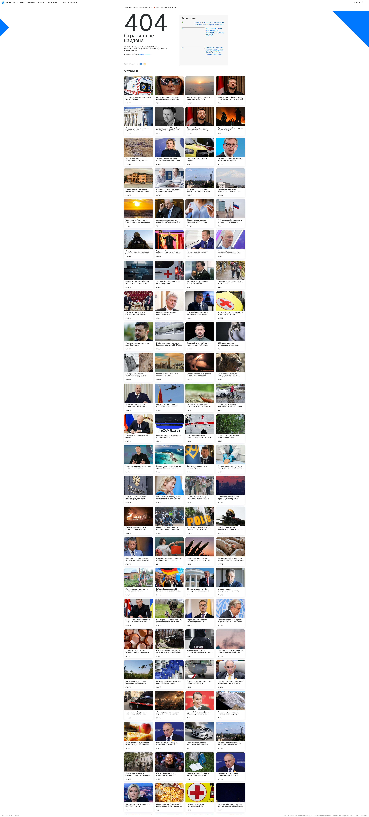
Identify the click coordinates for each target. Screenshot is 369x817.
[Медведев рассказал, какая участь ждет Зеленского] (199, 244)
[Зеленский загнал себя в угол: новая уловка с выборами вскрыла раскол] (199, 336)
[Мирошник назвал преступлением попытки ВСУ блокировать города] (230, 582)
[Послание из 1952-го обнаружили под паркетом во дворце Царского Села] (138, 152)
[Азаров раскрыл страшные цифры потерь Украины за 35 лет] (169, 213)
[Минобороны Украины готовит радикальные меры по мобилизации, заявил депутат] (138, 121)
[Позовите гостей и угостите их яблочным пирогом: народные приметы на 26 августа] (138, 736)
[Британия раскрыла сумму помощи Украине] (199, 459)
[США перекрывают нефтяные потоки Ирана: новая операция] (138, 551)
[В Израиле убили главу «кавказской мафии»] (199, 797)
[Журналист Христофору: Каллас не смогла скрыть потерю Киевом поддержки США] (169, 490)
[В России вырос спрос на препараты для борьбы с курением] (199, 213)
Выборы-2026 (132, 8)
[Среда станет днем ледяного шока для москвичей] (230, 428)
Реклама (16, 815)
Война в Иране (146, 8)
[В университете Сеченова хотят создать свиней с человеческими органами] (230, 551)
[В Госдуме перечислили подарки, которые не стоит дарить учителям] (169, 551)
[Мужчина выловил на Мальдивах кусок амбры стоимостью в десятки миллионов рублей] (169, 459)
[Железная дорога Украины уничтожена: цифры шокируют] (199, 182)
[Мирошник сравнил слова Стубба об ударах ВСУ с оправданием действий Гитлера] (199, 613)
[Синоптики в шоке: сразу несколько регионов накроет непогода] (199, 490)
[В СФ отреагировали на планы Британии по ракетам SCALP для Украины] (169, 336)
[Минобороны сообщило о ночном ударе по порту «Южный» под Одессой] (169, 613)
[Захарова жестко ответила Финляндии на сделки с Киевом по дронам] (169, 152)
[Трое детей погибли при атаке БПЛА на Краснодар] (169, 275)
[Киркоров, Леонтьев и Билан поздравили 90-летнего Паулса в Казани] (169, 244)
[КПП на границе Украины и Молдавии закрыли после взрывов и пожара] (138, 521)
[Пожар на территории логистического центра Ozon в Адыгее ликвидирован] (230, 521)
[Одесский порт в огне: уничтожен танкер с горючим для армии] (230, 643)
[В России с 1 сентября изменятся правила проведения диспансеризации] (169, 182)
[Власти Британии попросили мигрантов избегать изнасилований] (169, 367)
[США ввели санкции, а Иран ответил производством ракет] (199, 551)
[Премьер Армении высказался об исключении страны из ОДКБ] (230, 674)
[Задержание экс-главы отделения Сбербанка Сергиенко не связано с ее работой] (199, 643)
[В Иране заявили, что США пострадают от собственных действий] (199, 582)
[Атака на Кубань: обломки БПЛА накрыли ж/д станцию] (230, 305)
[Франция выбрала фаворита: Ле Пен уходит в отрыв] (138, 797)
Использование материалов (340, 815)
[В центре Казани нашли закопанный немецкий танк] (138, 367)
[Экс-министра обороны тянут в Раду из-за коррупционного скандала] (138, 613)
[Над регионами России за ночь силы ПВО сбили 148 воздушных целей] (169, 643)
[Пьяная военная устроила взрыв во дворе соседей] (169, 428)
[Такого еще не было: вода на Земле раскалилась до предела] (138, 213)
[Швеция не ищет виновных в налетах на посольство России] (138, 182)
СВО (157, 8)
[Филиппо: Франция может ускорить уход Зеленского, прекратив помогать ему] (199, 121)
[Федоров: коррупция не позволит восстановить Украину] (138, 459)
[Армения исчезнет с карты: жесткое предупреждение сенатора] (138, 490)
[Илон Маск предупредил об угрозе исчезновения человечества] (199, 275)
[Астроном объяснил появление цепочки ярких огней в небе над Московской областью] (230, 797)
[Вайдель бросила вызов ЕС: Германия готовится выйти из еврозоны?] (169, 582)
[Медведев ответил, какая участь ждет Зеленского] (138, 336)
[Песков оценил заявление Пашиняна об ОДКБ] (169, 305)
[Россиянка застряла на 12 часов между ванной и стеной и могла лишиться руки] (230, 459)
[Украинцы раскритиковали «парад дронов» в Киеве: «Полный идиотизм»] (138, 674)
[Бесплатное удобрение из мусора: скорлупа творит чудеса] (138, 643)
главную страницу (144, 54)
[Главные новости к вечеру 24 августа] (138, 428)
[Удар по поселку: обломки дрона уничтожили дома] (230, 121)
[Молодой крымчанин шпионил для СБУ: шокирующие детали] (138, 244)
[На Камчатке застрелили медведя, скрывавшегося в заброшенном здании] (230, 367)
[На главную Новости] (9, 2)
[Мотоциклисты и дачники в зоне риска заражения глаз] (138, 582)
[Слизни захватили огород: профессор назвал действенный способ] (199, 398)
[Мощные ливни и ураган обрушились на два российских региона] (230, 398)
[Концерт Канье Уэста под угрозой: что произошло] (169, 766)
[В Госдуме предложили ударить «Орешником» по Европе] (199, 367)
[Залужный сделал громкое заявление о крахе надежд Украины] (199, 305)
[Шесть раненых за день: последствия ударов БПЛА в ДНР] (199, 428)
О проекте (291, 815)
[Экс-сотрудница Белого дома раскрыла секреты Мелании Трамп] (169, 90)
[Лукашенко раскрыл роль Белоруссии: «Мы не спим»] (138, 398)
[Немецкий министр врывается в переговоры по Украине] (230, 152)
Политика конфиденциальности (322, 815)
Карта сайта (364, 815)
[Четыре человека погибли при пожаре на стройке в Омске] (138, 275)
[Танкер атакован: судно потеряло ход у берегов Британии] (199, 90)
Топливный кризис (170, 8)
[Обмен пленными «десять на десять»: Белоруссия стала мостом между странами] (169, 398)
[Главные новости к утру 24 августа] (199, 152)
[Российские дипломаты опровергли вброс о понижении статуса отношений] (138, 766)
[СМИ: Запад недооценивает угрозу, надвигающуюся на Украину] (230, 490)
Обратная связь (354, 815)
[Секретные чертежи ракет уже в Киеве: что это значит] (199, 674)
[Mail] (3, 2)
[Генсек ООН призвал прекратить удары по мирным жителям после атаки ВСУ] (230, 613)
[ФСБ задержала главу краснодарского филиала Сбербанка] (230, 336)
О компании (9, 815)
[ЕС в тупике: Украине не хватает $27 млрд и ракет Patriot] (169, 674)
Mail (3, 815)
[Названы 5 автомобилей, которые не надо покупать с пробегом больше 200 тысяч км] (199, 736)
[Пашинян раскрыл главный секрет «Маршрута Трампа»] (230, 766)
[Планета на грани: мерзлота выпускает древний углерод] (230, 705)
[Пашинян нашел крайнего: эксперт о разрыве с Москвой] (230, 182)
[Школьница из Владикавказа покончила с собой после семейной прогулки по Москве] (138, 705)
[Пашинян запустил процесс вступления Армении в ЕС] (169, 736)
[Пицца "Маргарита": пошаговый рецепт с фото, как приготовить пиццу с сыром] (169, 797)
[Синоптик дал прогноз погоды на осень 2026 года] (230, 275)
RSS (285, 815)
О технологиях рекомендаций (304, 815)
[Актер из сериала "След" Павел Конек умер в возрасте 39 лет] (169, 121)
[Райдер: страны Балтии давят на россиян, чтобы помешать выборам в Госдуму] (230, 213)
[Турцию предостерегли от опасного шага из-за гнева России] (138, 305)
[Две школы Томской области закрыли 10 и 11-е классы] (199, 766)
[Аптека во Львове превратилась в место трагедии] (138, 90)
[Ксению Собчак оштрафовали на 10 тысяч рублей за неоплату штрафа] (199, 705)
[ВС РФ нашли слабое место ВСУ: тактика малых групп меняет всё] (230, 90)
